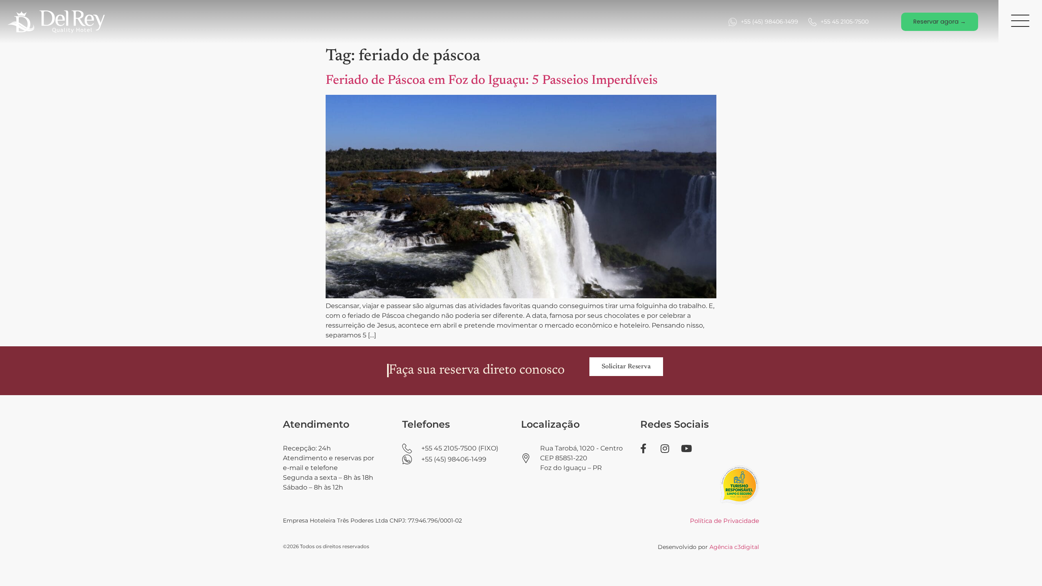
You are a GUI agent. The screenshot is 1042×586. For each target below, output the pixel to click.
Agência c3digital (734, 547)
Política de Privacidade (724, 521)
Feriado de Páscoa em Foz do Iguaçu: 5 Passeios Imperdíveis (492, 80)
